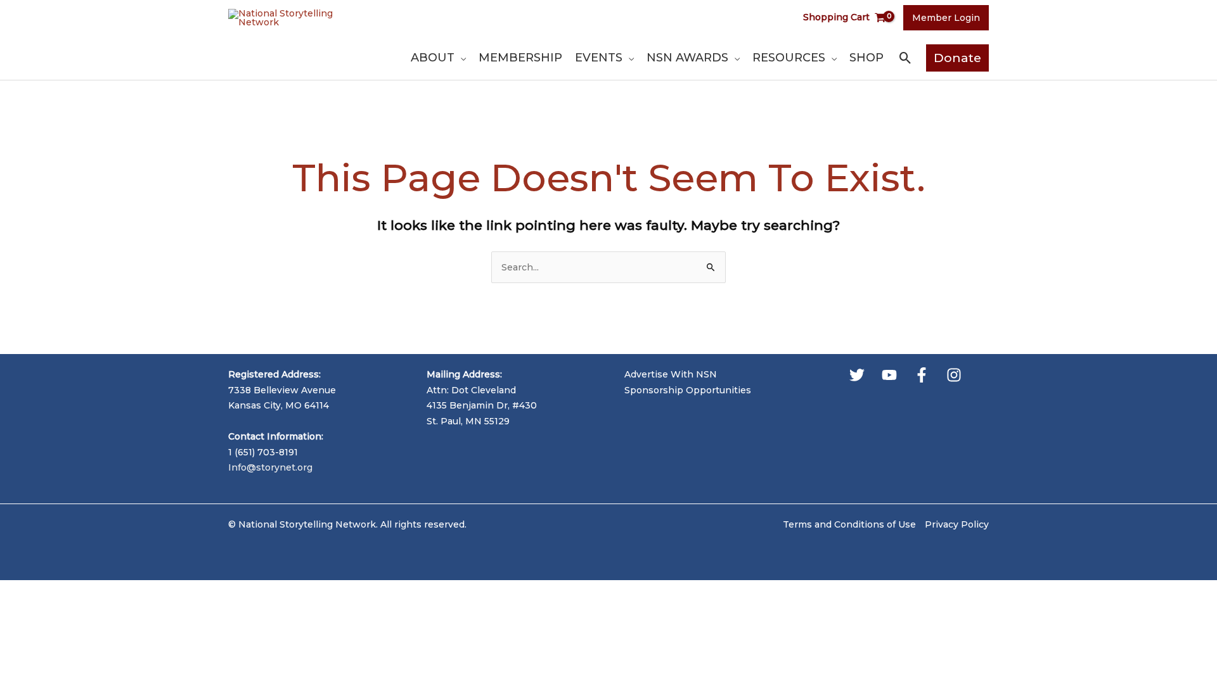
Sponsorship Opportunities (687, 390)
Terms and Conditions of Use (849, 524)
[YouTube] (889, 375)
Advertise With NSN (670, 374)
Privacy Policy (957, 524)
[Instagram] (954, 375)
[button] (460, 57)
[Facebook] (921, 375)
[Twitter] (857, 375)
